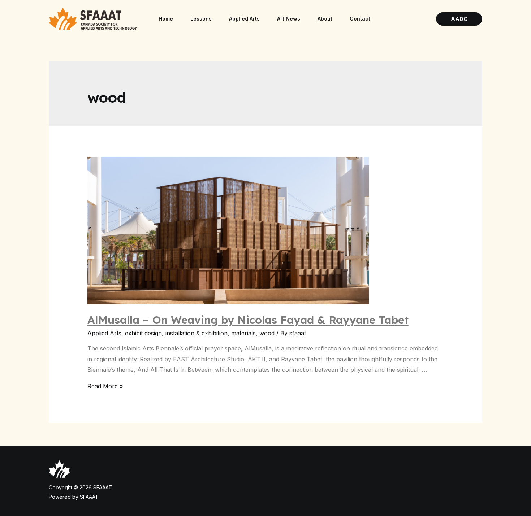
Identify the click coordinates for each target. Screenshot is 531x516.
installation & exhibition (196, 333)
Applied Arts (244, 19)
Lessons (201, 19)
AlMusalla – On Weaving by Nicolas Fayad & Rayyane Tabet (248, 320)
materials (243, 333)
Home (166, 19)
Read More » (105, 386)
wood (267, 333)
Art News (288, 19)
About (325, 19)
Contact (360, 19)
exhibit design (143, 333)
